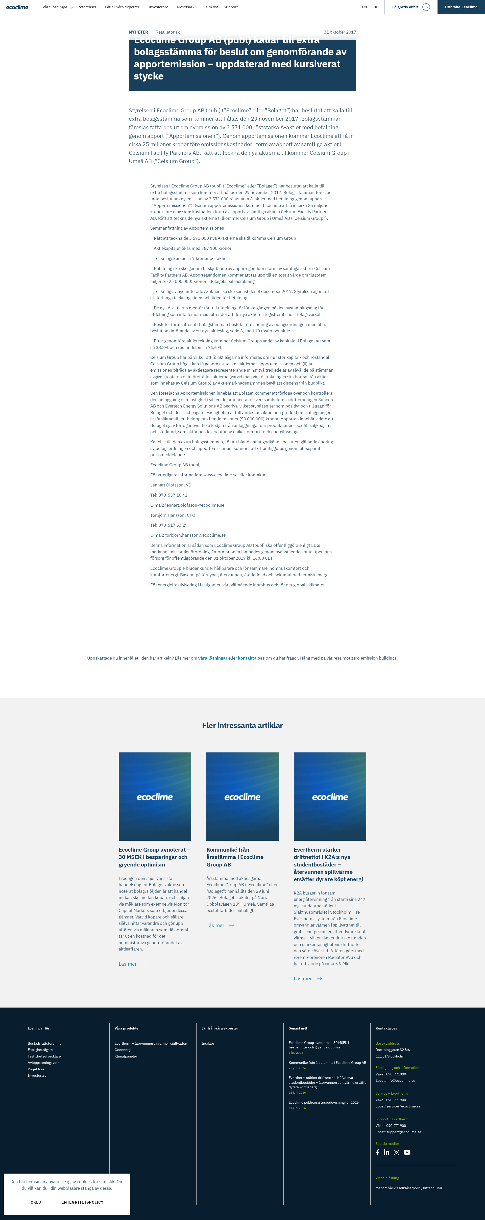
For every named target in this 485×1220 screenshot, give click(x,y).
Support (231, 7)
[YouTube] (407, 1153)
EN (364, 7)
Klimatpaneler (126, 1056)
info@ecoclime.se (400, 1080)
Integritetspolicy (82, 1202)
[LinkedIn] (387, 1153)
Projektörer (37, 1069)
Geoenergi (123, 1049)
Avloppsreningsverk (43, 1062)
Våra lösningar (55, 7)
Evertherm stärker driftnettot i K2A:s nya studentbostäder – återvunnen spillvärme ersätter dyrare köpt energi (328, 1082)
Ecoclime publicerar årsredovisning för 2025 (324, 1102)
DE (375, 7)
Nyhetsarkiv (187, 7)
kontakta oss (252, 658)
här (439, 1188)
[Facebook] (378, 1153)
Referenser (87, 7)
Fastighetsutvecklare (44, 1056)
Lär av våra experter (122, 7)
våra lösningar (212, 658)
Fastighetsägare (40, 1049)
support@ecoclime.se (403, 1132)
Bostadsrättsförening (44, 1043)
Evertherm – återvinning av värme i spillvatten (151, 1043)
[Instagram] (397, 1153)
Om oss (212, 7)
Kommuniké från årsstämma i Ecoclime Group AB (327, 1062)
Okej (36, 1202)
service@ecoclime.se (403, 1106)
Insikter (208, 1043)
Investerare (158, 7)
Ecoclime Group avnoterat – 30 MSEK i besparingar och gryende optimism (319, 1044)
